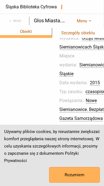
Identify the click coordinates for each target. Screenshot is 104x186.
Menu (82, 20)
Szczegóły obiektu (78, 32)
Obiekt (26, 31)
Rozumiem (74, 174)
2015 (95, 82)
